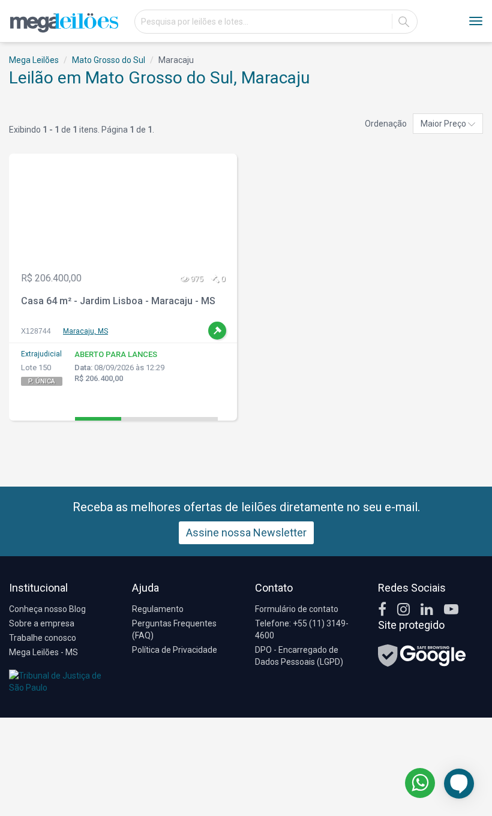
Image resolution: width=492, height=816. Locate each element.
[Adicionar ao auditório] (217, 331)
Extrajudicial (41, 354)
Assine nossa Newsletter (246, 532)
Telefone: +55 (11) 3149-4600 (302, 629)
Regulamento (158, 609)
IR (403, 21)
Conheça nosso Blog (47, 609)
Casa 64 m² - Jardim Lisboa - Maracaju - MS (118, 301)
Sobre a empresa (41, 623)
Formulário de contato (296, 609)
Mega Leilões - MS (43, 652)
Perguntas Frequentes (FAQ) (174, 629)
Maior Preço (444, 123)
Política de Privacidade (174, 650)
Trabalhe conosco (42, 638)
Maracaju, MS (85, 331)
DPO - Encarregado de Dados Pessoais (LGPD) (299, 656)
